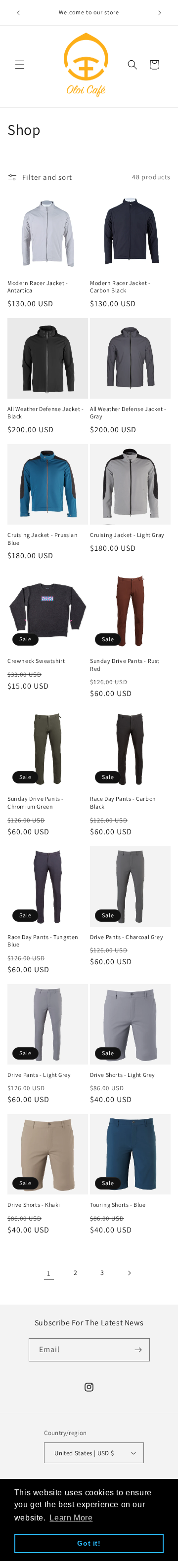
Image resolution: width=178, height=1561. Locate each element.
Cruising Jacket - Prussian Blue (42, 538)
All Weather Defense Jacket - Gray (128, 412)
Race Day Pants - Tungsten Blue (43, 940)
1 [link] (49, 1273)
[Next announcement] (160, 13)
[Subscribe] (138, 1349)
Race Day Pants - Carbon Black (123, 802)
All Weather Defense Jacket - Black (45, 412)
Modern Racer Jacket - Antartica (37, 286)
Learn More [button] (70, 1518)
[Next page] (129, 1273)
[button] (20, 65)
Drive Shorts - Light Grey (122, 1074)
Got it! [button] (88, 1543)
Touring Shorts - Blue (118, 1204)
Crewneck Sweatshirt (36, 660)
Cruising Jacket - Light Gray (127, 534)
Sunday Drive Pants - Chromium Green (35, 802)
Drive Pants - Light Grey (39, 1074)
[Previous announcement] (18, 13)
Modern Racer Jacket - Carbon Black (120, 286)
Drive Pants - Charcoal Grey (126, 937)
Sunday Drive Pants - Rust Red (125, 664)
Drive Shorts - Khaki (33, 1204)
